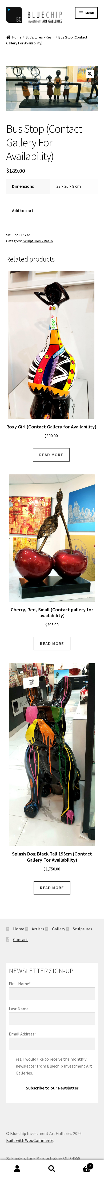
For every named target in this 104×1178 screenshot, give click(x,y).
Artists (38, 928)
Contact (20, 939)
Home (17, 37)
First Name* (20, 983)
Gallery (58, 928)
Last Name (19, 1008)
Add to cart (22, 210)
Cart (80, 1164)
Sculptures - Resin (40, 37)
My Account (17, 1169)
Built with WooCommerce (29, 1140)
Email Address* (22, 1034)
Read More (51, 454)
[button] (90, 74)
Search (52, 1169)
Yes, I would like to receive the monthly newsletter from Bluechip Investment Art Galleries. (54, 1066)
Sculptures (82, 928)
